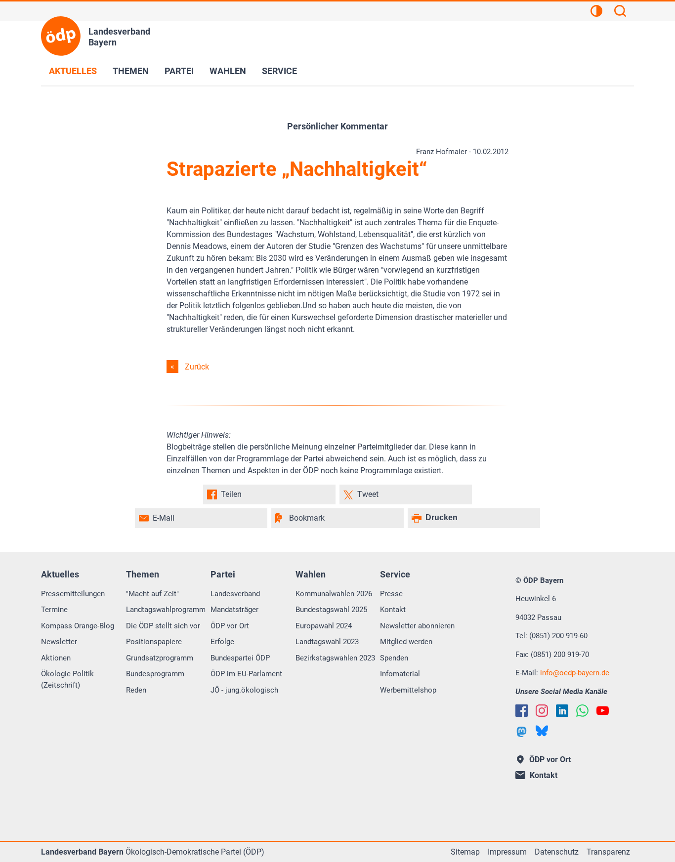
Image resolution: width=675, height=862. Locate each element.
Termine (54, 609)
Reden (136, 690)
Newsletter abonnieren (417, 625)
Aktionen (56, 658)
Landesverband (235, 593)
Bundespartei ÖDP (240, 658)
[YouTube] (602, 710)
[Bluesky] (542, 731)
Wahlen (228, 71)
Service (279, 71)
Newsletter (59, 641)
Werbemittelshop (408, 690)
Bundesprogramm (155, 673)
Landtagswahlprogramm (166, 609)
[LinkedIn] (562, 710)
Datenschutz (557, 852)
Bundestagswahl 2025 (331, 609)
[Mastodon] (521, 732)
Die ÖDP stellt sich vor (163, 625)
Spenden (394, 658)
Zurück (197, 366)
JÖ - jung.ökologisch (244, 690)
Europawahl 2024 (323, 625)
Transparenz (608, 852)
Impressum (507, 852)
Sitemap (465, 852)
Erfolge (222, 641)
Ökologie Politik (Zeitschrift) (67, 679)
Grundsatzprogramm (159, 658)
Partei (179, 71)
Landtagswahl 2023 (327, 641)
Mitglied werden (406, 641)
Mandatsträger (234, 609)
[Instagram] (542, 710)
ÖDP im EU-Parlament (246, 673)
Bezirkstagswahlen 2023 (335, 658)
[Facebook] (521, 710)
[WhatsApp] (582, 710)
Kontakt (393, 609)
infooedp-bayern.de (574, 672)
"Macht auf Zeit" (152, 593)
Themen (131, 71)
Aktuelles (73, 71)
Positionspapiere (154, 641)
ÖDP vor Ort (230, 625)
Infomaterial (400, 673)
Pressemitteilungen (73, 593)
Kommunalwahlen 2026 (333, 593)
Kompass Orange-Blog (77, 625)
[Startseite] (61, 36)
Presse (391, 593)
